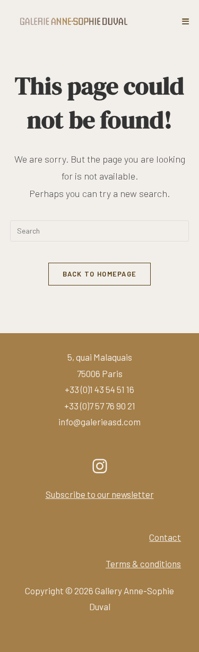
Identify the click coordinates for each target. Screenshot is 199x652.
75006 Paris (100, 373)
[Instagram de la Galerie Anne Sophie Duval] (99, 466)
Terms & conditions (143, 563)
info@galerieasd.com (99, 421)
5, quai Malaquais (99, 357)
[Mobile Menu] (185, 21)
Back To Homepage (100, 274)
